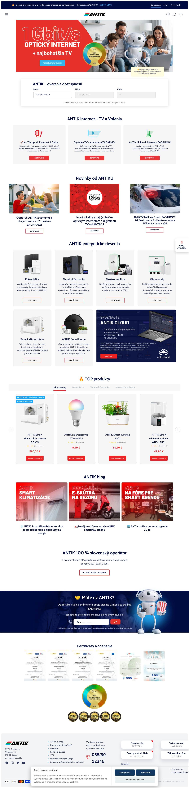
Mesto (36, 89)
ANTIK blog (94, 476)
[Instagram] (12, 763)
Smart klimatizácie (125, 387)
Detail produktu (35, 458)
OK (115, 621)
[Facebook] (7, 763)
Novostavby (176, 5)
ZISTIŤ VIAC (106, 5)
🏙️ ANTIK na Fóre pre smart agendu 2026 (147, 528)
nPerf (124, 560)
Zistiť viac (39, 158)
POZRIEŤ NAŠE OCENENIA (94, 573)
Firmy (165, 5)
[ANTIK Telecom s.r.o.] (94, 14)
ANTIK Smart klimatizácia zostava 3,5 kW (35, 438)
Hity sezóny (59, 387)
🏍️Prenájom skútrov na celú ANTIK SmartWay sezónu (94, 528)
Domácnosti (156, 5)
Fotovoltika (78, 387)
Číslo (119, 89)
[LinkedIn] (18, 763)
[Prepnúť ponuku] (8, 14)
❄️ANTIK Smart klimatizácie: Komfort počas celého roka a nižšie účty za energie (41, 530)
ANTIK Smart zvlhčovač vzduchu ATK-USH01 (159, 438)
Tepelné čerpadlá (99, 387)
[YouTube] (24, 763)
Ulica (77, 89)
